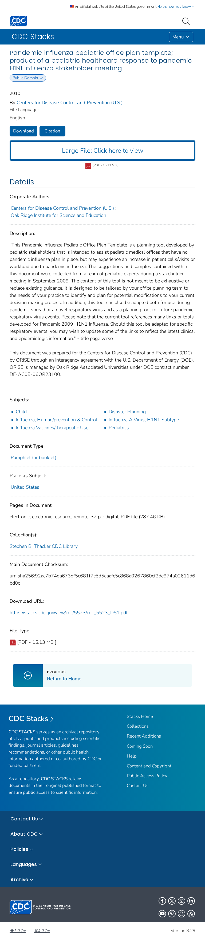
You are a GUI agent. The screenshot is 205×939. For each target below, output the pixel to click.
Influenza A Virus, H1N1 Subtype (144, 419)
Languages (23, 864)
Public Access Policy (147, 776)
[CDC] (18, 21)
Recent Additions (144, 736)
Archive (19, 879)
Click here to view (102, 150)
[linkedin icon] (191, 901)
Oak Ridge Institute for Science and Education (58, 215)
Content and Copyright (149, 766)
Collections (138, 726)
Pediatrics (119, 427)
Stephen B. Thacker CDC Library (44, 546)
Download (23, 131)
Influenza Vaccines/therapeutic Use (52, 427)
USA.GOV (42, 930)
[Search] (187, 20)
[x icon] (172, 901)
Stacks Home (140, 716)
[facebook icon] (162, 901)
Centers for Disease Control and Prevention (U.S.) (70, 102)
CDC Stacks (28, 719)
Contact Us (137, 786)
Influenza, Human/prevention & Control (56, 419)
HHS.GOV (18, 930)
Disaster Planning (127, 411)
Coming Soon (140, 746)
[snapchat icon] (181, 913)
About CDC (24, 834)
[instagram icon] (181, 901)
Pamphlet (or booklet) (33, 457)
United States (25, 487)
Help (132, 756)
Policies (19, 849)
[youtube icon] (162, 913)
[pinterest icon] (172, 913)
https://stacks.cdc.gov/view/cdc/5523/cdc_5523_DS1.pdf (69, 612)
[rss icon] (191, 913)
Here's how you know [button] (175, 6)
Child (21, 411)
